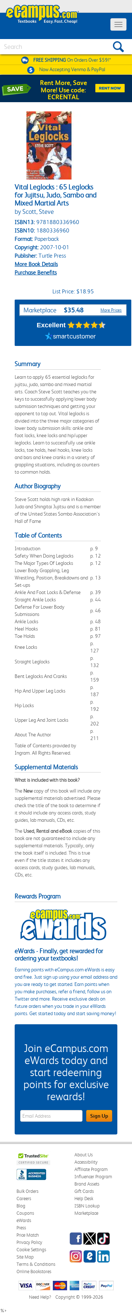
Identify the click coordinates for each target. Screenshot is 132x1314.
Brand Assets (86, 1184)
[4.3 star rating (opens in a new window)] (86, 325)
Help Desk (83, 1198)
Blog (20, 1206)
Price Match (27, 1235)
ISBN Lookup (87, 1206)
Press (21, 1227)
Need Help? (40, 1297)
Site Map (25, 1257)
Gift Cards (84, 1191)
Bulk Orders (27, 1191)
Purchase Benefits (36, 272)
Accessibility (86, 1162)
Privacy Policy (29, 1242)
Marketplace (86, 1213)
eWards (23, 1220)
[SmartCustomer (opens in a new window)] (70, 336)
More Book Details (36, 264)
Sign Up (99, 1116)
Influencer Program (93, 1176)
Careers (23, 1198)
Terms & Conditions (35, 1264)
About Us (83, 1154)
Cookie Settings (31, 1249)
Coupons (25, 1213)
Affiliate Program (91, 1169)
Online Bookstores (33, 1271)
